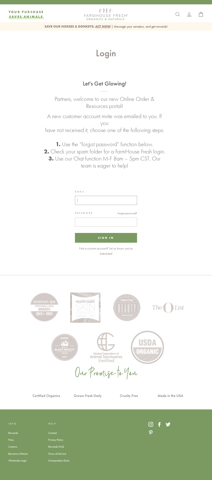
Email (80, 191)
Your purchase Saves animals (26, 14)
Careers (12, 446)
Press (11, 439)
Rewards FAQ (56, 446)
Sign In (106, 237)
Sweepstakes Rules (59, 460)
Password (84, 213)
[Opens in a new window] (150, 424)
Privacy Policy (55, 439)
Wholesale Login (17, 460)
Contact (52, 433)
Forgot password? (127, 213)
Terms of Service (57, 453)
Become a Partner (18, 453)
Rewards (13, 433)
